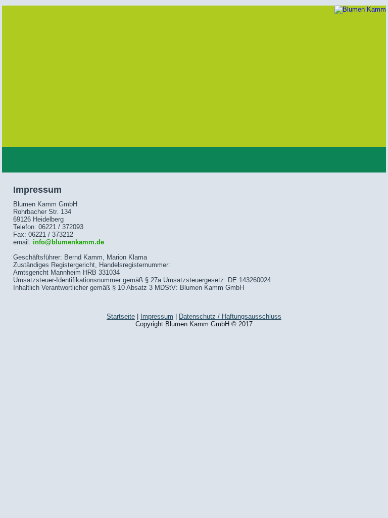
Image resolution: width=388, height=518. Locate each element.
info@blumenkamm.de (68, 242)
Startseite (121, 316)
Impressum (156, 316)
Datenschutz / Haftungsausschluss (230, 316)
